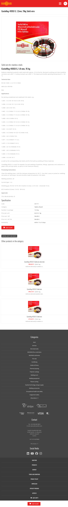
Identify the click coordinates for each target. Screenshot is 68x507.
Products (34, 465)
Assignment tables (34, 395)
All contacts (34, 443)
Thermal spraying (34, 368)
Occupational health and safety (34, 391)
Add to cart (9, 228)
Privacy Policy (34, 479)
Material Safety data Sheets (9, 236)
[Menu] (60, 3)
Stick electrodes (34, 349)
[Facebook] (36, 453)
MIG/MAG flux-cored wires (34, 352)
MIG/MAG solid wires (34, 355)
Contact (34, 470)
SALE (34, 342)
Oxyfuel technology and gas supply (34, 385)
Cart (35, 498)
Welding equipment (34, 378)
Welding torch (34, 375)
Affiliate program (34, 488)
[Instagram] (40, 453)
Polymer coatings (34, 372)
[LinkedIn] (28, 453)
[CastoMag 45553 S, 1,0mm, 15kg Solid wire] (34, 39)
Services (34, 345)
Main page (34, 460)
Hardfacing (34, 362)
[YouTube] (32, 453)
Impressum (34, 484)
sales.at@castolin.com (36, 426)
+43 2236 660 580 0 (35, 424)
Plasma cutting (34, 381)
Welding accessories (34, 388)
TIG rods (34, 358)
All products (34, 398)
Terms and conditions (34, 474)
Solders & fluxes (34, 365)
